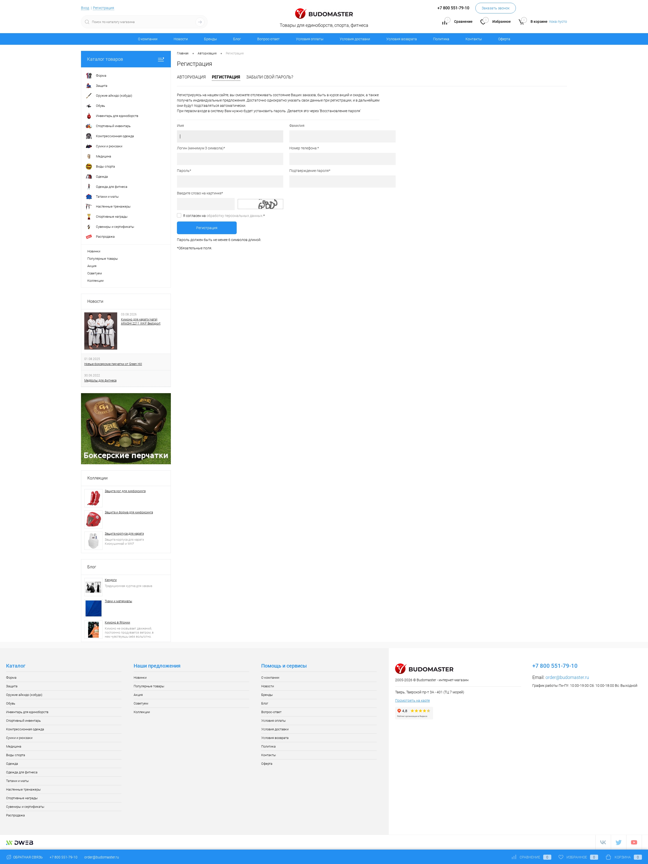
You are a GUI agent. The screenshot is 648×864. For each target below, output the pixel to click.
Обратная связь (27, 857)
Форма (11, 677)
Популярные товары (102, 258)
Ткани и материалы (118, 601)
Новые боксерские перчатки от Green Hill (113, 364)
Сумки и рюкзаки (19, 738)
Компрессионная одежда (25, 729)
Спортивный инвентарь (23, 720)
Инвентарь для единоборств (27, 712)
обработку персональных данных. (235, 216)
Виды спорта (15, 755)
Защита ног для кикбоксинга (125, 491)
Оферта (504, 39)
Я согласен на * (224, 216)
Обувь (10, 703)
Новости (181, 39)
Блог (237, 39)
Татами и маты (17, 781)
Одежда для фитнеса (21, 772)
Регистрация (103, 8)
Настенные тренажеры (23, 789)
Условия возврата (401, 39)
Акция (91, 266)
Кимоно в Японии (117, 622)
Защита (11, 686)
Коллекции (95, 281)
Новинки (93, 251)
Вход (85, 8)
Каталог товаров (105, 59)
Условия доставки (355, 39)
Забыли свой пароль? (269, 77)
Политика (441, 39)
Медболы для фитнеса (100, 380)
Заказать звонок (496, 8)
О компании (147, 39)
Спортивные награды (22, 798)
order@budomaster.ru (567, 677)
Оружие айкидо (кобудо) (24, 695)
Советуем (94, 273)
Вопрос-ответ (268, 39)
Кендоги (111, 580)
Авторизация (191, 77)
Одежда (12, 764)
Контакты (473, 39)
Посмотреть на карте (412, 700)
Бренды (210, 39)
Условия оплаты (309, 39)
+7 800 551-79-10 (63, 857)
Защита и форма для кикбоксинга (129, 512)
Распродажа (15, 815)
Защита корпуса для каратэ (124, 533)
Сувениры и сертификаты (25, 807)
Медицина (13, 746)
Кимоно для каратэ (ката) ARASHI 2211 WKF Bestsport (140, 321)
